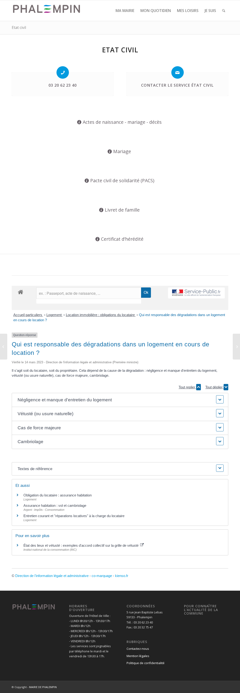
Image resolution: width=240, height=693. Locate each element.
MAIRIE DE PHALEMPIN (43, 687)
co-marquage (102, 576)
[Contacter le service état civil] (177, 72)
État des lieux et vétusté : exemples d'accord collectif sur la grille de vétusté (81, 545)
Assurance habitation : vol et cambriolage (54, 505)
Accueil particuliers (28, 315)
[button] (120, 400)
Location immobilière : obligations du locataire (101, 315)
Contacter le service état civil (177, 85)
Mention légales (138, 656)
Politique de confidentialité (146, 663)
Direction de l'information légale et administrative (52, 576)
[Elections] (3, 347)
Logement (54, 315)
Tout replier (187, 387)
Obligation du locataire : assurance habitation (57, 495)
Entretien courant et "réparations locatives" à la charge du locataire (73, 516)
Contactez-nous (138, 649)
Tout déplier (214, 387)
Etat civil (19, 27)
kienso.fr (121, 576)
